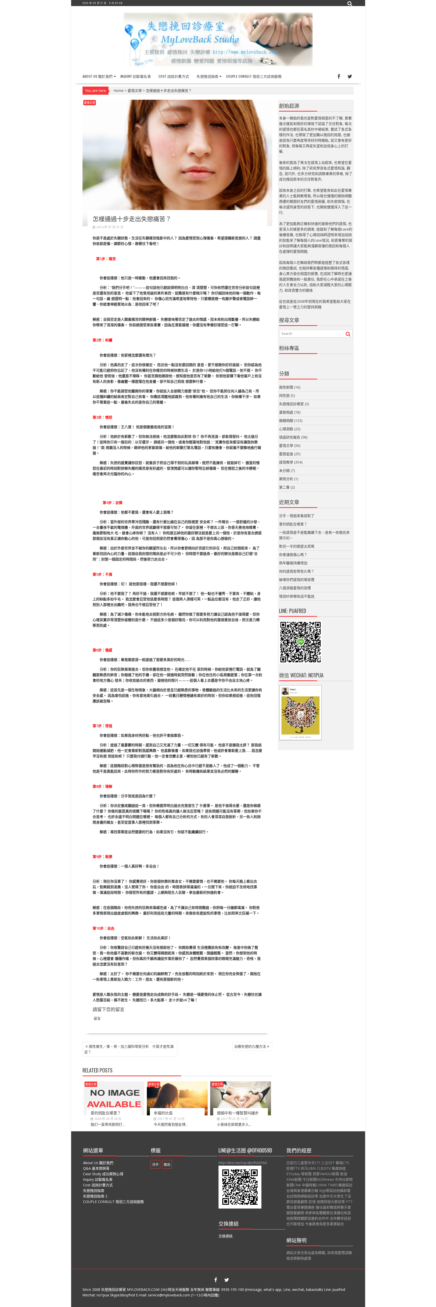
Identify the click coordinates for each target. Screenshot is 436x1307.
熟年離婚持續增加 (293, 562)
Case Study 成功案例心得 (103, 1173)
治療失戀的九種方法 (250, 1046)
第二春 (284, 487)
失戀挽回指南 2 (95, 1196)
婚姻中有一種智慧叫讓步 (238, 1112)
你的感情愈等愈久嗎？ (296, 571)
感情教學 (286, 462)
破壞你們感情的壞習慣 (296, 579)
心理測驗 (286, 428)
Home (119, 90)
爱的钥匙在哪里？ (106, 1112)
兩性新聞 (286, 387)
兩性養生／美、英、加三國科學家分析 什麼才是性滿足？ (129, 1049)
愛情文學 (135, 90)
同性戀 (284, 395)
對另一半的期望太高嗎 (296, 546)
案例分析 (286, 478)
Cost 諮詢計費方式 (173, 76)
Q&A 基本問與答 (96, 1168)
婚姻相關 (286, 420)
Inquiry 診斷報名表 (135, 76)
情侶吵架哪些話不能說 (296, 596)
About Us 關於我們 (98, 76)
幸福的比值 (163, 1112)
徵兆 (167, 1164)
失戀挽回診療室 (291, 403)
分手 (155, 1164)
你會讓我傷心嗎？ (293, 554)
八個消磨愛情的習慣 (295, 587)
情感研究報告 (289, 437)
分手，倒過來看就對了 (296, 515)
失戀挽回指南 (207, 76)
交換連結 (226, 1236)
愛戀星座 (286, 453)
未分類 (284, 470)
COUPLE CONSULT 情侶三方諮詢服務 (254, 76)
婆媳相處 (286, 412)
